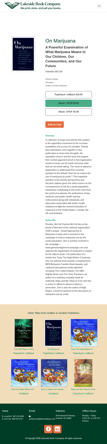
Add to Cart (54, 124)
